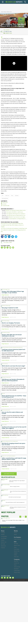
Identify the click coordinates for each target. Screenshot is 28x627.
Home (2, 11)
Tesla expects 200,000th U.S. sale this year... (12, 212)
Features (3, 548)
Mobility (3, 534)
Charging (3, 533)
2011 (2, 195)
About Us (16, 561)
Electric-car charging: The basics (11, 323)
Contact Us (16, 563)
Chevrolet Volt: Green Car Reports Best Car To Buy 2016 (14, 215)
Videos (15, 534)
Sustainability (4, 536)
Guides (15, 555)
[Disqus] (14, 269)
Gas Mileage (3, 538)
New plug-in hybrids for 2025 (10, 307)
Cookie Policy (17, 571)
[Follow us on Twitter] (5, 247)
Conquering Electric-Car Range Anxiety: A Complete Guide (14, 218)
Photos (15, 533)
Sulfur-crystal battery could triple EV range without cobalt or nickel (14, 458)
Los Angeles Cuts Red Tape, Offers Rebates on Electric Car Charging (12, 225)
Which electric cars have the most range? (13, 366)
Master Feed (17, 545)
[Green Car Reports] (14, 2)
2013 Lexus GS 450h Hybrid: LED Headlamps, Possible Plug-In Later (14, 228)
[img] (2, 236)
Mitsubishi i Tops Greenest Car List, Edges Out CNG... (14, 217)
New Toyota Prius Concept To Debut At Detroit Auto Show (12, 223)
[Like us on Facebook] (2, 247)
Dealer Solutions (17, 539)
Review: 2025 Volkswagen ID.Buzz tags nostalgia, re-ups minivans (13, 292)
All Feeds (16, 543)
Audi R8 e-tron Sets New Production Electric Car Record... (14, 210)
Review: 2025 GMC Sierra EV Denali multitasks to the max (12, 335)
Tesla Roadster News (5, 198)
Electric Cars (9, 11)
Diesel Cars (3, 546)
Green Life (16, 557)
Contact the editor (5, 205)
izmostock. (23, 580)
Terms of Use (17, 567)
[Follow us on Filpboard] (13, 247)
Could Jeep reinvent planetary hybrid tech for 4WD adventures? (13, 350)
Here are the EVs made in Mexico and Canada (12, 412)
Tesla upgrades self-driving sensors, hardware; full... (14, 214)
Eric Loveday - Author (8, 242)
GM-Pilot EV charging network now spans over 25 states (13, 444)
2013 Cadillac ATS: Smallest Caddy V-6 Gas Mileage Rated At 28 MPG (13, 230)
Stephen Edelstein (5, 360)
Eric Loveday (6, 29)
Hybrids (2, 540)
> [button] (25, 517)
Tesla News (16, 195)
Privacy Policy (17, 572)
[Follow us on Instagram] (7, 247)
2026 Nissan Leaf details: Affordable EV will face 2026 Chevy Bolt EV (13, 380)
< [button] (20, 517)
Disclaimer (16, 569)
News (5, 11)
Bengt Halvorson (5, 294)
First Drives (16, 549)
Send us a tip (5, 202)
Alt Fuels (3, 544)
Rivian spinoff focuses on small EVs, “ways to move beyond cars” (14, 396)
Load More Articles (9, 474)
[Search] (25, 2)
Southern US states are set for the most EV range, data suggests (14, 427)
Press (15, 565)
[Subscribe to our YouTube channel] (10, 247)
